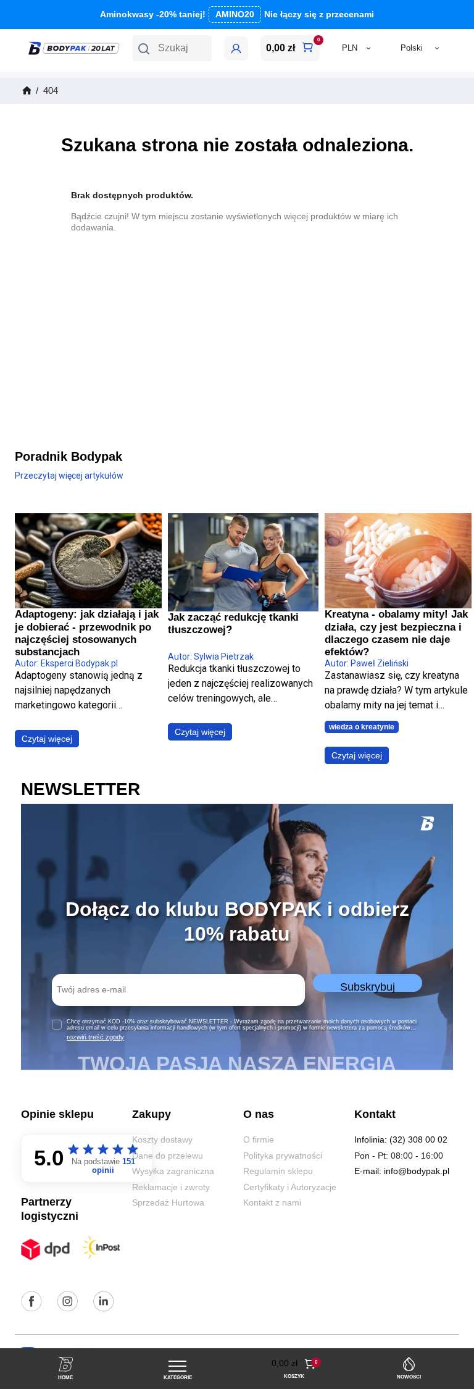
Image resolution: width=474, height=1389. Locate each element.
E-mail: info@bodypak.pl (401, 1171)
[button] (172, 48)
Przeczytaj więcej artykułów (69, 475)
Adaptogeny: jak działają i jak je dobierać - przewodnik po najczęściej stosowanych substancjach (87, 633)
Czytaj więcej (47, 739)
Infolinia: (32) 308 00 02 (400, 1139)
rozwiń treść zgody (95, 1037)
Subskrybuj (367, 986)
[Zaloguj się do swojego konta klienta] (236, 48)
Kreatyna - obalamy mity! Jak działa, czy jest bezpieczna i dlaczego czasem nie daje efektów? (396, 633)
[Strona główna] (26, 90)
